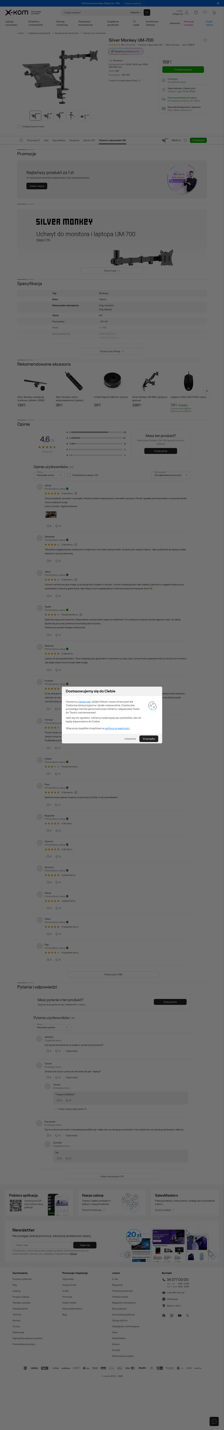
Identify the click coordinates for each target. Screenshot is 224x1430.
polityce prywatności (117, 728)
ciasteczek (84, 701)
